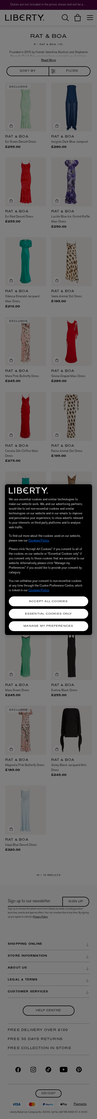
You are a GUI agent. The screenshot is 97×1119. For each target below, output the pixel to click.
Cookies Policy (38, 540)
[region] (48, 559)
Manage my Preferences (48, 626)
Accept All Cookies (48, 601)
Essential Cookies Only (48, 614)
